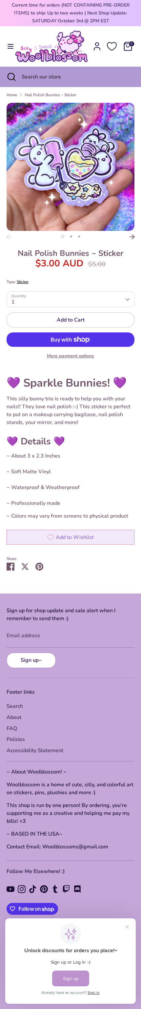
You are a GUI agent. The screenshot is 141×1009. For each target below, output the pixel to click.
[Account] (97, 43)
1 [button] (62, 236)
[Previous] (9, 237)
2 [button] (71, 236)
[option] (70, 167)
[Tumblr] (55, 889)
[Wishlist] (111, 46)
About (14, 717)
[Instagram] (22, 889)
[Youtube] (10, 889)
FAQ (12, 728)
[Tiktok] (33, 889)
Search (15, 706)
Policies (16, 739)
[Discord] (77, 889)
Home (12, 95)
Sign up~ (31, 660)
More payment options (70, 356)
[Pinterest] (44, 889)
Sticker (23, 281)
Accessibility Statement (35, 750)
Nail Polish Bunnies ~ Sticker (50, 95)
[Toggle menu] (8, 46)
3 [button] (79, 236)
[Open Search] (11, 77)
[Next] (132, 237)
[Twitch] (66, 889)
